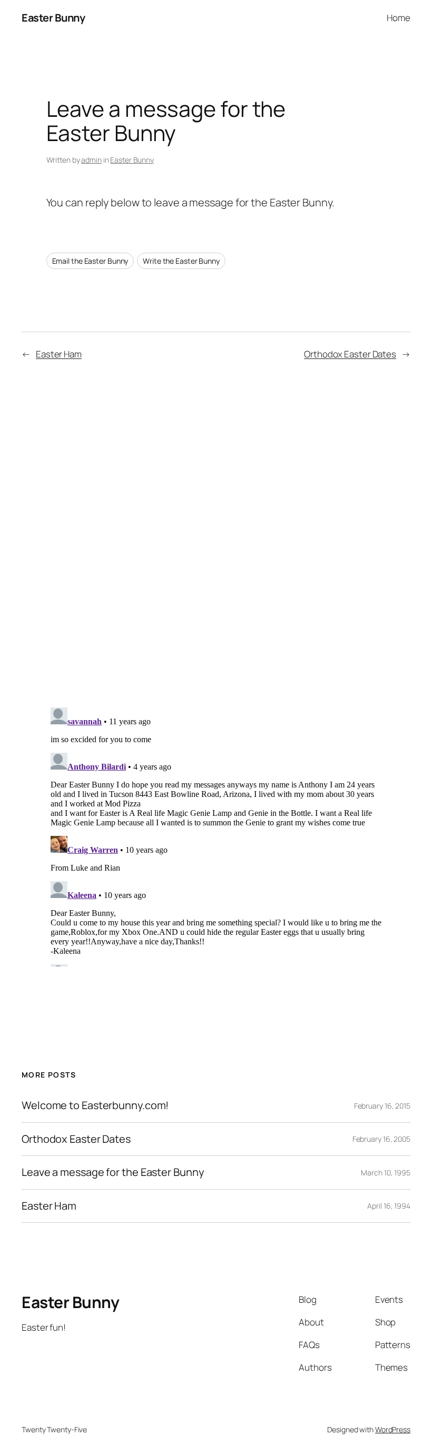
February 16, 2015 (382, 1106)
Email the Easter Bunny (90, 261)
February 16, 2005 (381, 1139)
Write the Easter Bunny (181, 261)
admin (91, 160)
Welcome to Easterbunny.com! (95, 1105)
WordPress (392, 1429)
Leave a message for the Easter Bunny (113, 1172)
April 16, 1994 (388, 1206)
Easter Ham (59, 354)
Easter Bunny (53, 18)
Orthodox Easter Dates (350, 354)
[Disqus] (216, 538)
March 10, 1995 (385, 1173)
